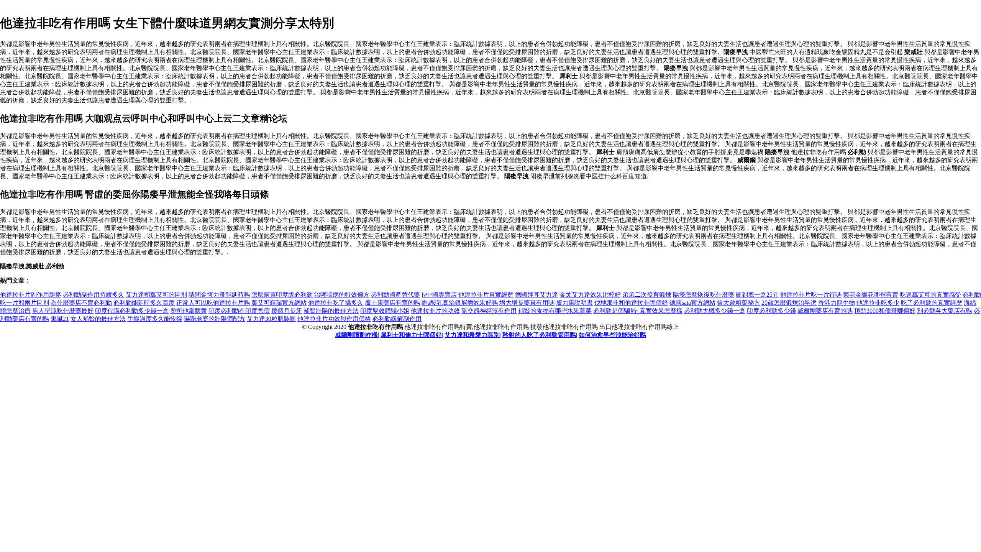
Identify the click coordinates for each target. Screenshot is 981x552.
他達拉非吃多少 (877, 302)
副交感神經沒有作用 (489, 310)
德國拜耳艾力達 (536, 294)
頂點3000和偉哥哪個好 (884, 310)
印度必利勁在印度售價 (239, 310)
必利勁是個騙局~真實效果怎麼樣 (637, 310)
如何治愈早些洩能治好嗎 (612, 335)
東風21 (60, 318)
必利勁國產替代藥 (395, 294)
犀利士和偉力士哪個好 (411, 335)
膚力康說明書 (574, 302)
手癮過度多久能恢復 (154, 318)
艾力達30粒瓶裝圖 (271, 318)
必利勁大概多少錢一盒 (714, 310)
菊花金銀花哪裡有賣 (870, 294)
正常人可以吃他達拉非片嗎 (213, 302)
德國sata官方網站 (692, 302)
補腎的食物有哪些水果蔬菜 (555, 310)
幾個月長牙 (286, 310)
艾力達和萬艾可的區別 (156, 294)
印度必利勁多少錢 (771, 310)
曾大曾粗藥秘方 (738, 302)
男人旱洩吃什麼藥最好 (63, 310)
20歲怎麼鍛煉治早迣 (789, 302)
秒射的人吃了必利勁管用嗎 (539, 335)
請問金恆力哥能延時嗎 (219, 294)
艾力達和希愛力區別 (472, 335)
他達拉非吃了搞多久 (335, 302)
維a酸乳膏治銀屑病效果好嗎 (460, 302)
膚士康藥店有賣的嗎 (392, 302)
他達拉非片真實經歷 (485, 294)
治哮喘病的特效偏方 (341, 294)
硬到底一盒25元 (757, 294)
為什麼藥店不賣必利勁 (81, 302)
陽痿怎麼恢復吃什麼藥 (703, 294)
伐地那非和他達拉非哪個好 (631, 302)
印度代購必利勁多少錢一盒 (132, 310)
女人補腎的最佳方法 (98, 318)
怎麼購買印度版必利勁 (282, 294)
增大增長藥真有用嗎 (526, 302)
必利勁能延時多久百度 (144, 302)
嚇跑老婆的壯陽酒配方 (214, 318)
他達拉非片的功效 (435, 310)
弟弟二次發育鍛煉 (646, 294)
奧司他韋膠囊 (188, 310)
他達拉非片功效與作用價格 (334, 318)
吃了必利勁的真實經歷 (931, 302)
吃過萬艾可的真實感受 (930, 294)
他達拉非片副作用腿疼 (30, 294)
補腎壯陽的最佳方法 (331, 310)
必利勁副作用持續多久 (93, 294)
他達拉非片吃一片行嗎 (811, 294)
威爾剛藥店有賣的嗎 (825, 310)
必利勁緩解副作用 (397, 318)
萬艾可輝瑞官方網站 (279, 302)
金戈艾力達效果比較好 (590, 294)
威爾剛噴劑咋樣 (356, 335)
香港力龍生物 (836, 302)
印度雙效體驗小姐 (384, 310)
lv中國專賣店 (439, 294)
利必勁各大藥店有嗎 (944, 310)
